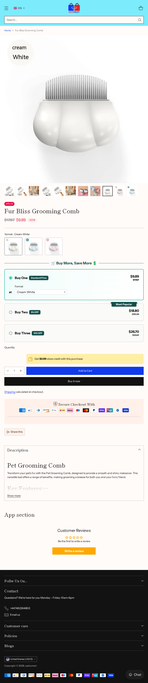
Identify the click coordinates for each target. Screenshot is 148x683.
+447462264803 (20, 608)
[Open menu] (6, 8)
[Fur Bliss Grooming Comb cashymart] (74, 109)
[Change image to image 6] (71, 191)
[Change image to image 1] (9, 191)
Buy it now (74, 381)
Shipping (9, 392)
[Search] (140, 20)
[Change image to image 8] (95, 191)
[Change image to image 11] (132, 191)
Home (7, 30)
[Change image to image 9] (108, 191)
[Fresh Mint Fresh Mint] (34, 246)
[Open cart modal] (140, 8)
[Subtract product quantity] (8, 371)
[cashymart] (74, 8)
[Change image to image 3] (34, 191)
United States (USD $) (21, 659)
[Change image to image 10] (120, 191)
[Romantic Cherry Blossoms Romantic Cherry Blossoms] (54, 246)
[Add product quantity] (21, 371)
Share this (17, 431)
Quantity (9, 347)
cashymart (31, 665)
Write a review (74, 551)
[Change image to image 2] (22, 191)
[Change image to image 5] (58, 191)
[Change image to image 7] (83, 191)
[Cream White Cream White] (13, 246)
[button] (19, 8)
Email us (15, 614)
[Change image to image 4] (46, 191)
